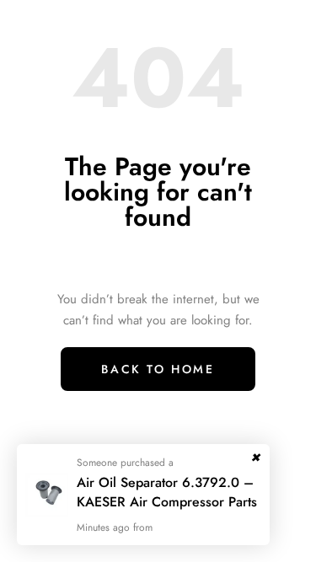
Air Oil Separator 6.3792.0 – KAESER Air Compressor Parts (167, 492)
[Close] (255, 453)
